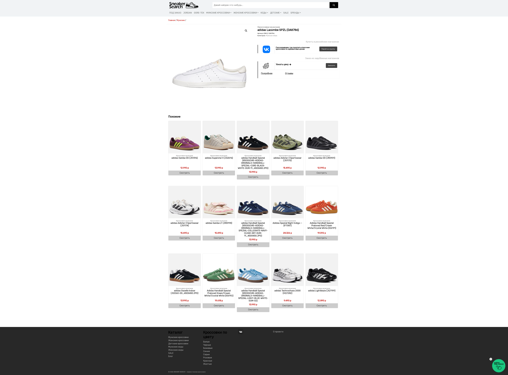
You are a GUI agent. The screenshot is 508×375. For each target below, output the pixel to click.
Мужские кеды (175, 346)
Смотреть (185, 173)
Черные (207, 345)
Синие (206, 351)
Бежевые (207, 348)
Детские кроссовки (178, 343)
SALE (286, 13)
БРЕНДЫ (295, 13)
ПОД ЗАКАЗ (175, 13)
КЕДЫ (263, 13)
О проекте (278, 331)
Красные (207, 361)
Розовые (207, 357)
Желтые (207, 364)
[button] (246, 30)
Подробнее (266, 73)
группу (328, 49)
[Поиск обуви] (334, 5)
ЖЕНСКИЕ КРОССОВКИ (245, 13)
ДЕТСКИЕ (275, 13)
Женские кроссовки (178, 340)
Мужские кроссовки (178, 337)
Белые (206, 341)
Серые (206, 354)
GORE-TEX (199, 13)
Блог (170, 356)
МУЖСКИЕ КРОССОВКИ (218, 13)
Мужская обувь (271, 36)
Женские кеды (175, 350)
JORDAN (187, 13)
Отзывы (289, 73)
